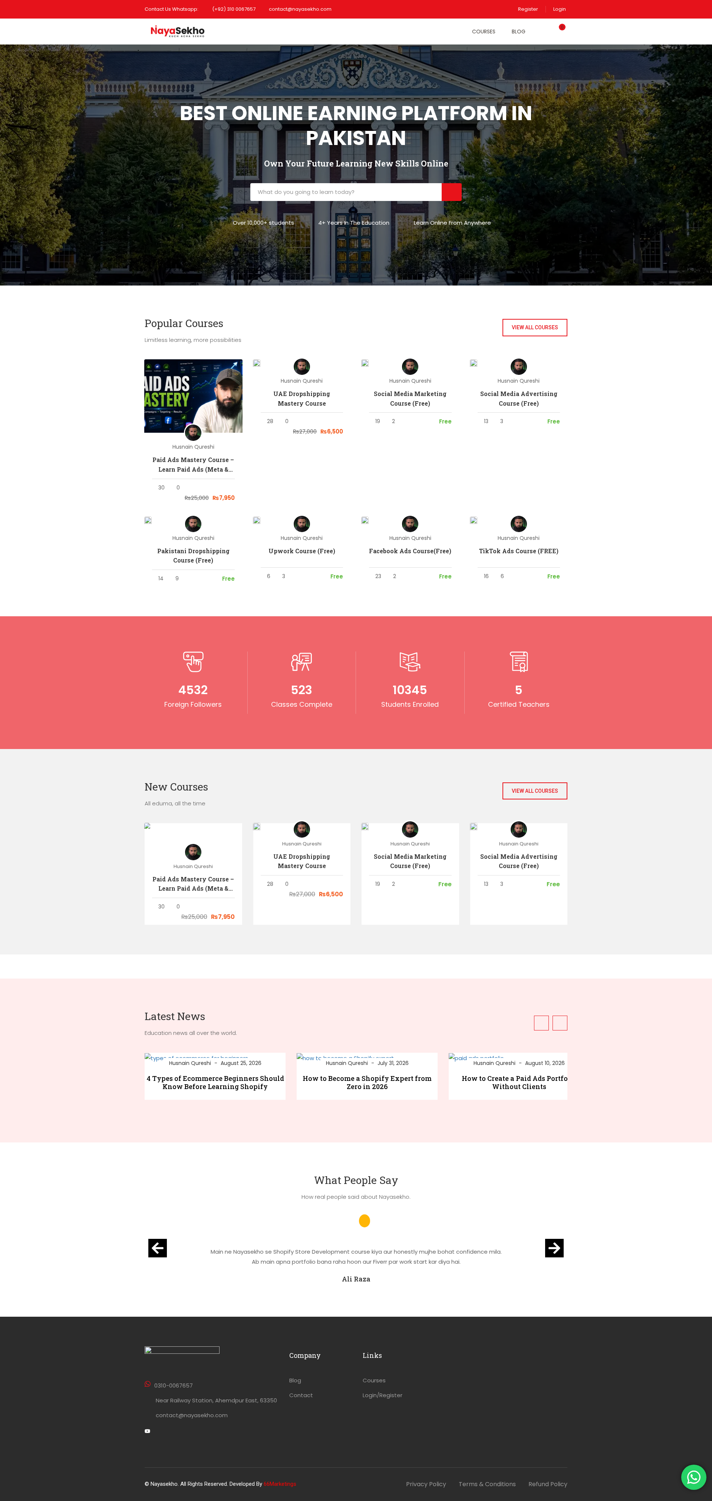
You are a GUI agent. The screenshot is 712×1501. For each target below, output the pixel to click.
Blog (518, 31)
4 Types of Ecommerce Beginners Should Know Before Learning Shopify (215, 1082)
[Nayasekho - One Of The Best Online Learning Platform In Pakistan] (178, 32)
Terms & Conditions (487, 1484)
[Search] (452, 192)
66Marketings (280, 1484)
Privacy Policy (426, 1484)
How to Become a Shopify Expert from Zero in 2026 (367, 1082)
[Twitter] (147, 1432)
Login (559, 9)
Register (528, 9)
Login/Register (382, 1395)
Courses (483, 31)
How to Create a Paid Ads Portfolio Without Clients (519, 1082)
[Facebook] (160, 1432)
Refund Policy (547, 1484)
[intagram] (173, 1432)
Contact (301, 1395)
